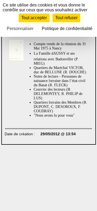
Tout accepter (34, 17)
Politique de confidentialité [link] (67, 28)
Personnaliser (20, 28)
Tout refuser (66, 17)
